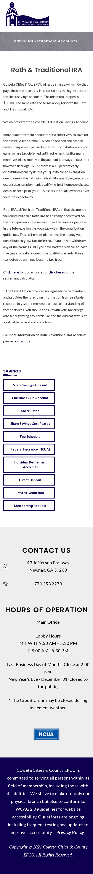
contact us (21, 341)
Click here (11, 272)
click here (56, 272)
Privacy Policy (70, 832)
